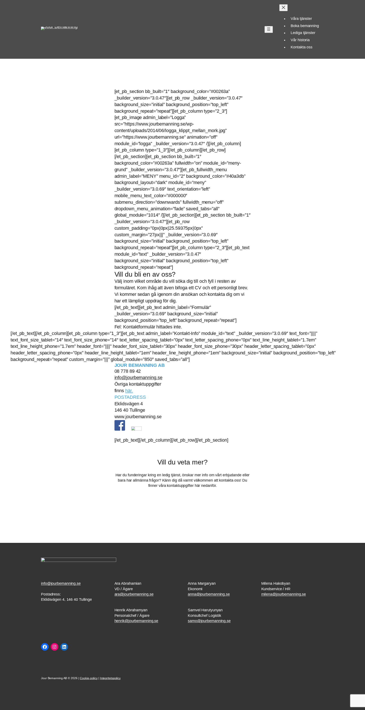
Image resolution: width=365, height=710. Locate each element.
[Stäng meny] (283, 7)
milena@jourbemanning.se (283, 594)
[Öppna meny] (268, 29)
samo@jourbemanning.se (209, 621)
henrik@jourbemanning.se (136, 621)
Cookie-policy (89, 678)
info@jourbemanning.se (138, 377)
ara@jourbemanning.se (134, 594)
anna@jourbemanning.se (209, 594)
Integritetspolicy (110, 678)
